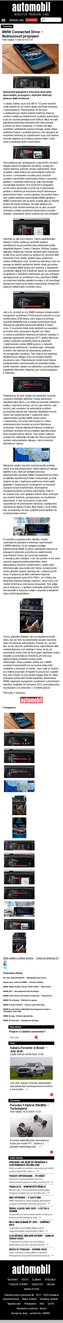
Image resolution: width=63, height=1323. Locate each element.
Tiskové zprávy (18, 1284)
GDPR (51, 1303)
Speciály (50, 1279)
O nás (46, 14)
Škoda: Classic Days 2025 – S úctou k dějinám (29, 1210)
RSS (42, 1303)
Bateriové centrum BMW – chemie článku (23, 982)
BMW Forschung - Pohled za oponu (20, 1000)
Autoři (43, 1308)
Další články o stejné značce (18, 958)
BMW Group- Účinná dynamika (18, 1016)
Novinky (12, 1279)
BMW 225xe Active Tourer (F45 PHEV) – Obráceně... (27, 987)
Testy (24, 1279)
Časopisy (37, 1284)
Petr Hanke (8, 39)
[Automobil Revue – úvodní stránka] (31, 24)
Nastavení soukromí (27, 1308)
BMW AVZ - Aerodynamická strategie (21, 991)
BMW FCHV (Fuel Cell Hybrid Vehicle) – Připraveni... (28, 996)
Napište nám (14, 1303)
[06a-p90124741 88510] (19, 804)
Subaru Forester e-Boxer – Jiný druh (28, 1049)
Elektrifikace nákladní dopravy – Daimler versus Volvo (31, 1237)
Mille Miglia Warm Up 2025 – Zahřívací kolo (29, 1223)
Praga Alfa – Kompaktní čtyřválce (27, 1186)
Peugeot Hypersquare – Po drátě (27, 1175)
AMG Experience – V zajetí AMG (25, 1197)
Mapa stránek (29, 1299)
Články (36, 1279)
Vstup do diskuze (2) (47, 958)
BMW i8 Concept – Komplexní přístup (21, 1020)
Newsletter (20, 14)
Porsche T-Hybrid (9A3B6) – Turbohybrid (29, 1106)
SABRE (46, 1313)
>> (27, 1089)
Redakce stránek (49, 1299)
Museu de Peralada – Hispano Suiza (28, 1249)
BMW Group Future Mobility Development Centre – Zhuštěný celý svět (27, 1010)
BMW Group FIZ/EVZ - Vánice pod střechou (24, 1005)
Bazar (51, 1284)
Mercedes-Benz (17, 20)
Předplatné (35, 14)
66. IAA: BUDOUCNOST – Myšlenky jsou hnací (24, 978)
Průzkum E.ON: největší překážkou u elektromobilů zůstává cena (28, 1163)
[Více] (51, 1095)
